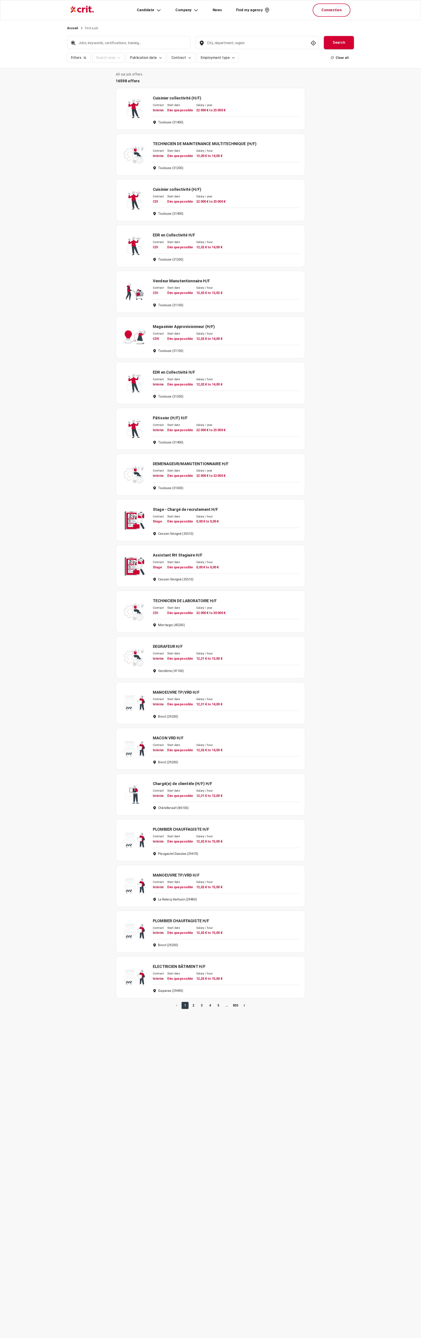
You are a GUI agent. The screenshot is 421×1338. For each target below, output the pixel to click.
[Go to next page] (244, 1005)
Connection (331, 10)
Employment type (215, 58)
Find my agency (249, 10)
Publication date (143, 58)
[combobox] (256, 45)
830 (235, 1005)
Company (183, 10)
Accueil (72, 28)
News (217, 10)
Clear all (342, 57)
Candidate (145, 10)
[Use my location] (313, 43)
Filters (76, 58)
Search (339, 42)
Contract (178, 58)
